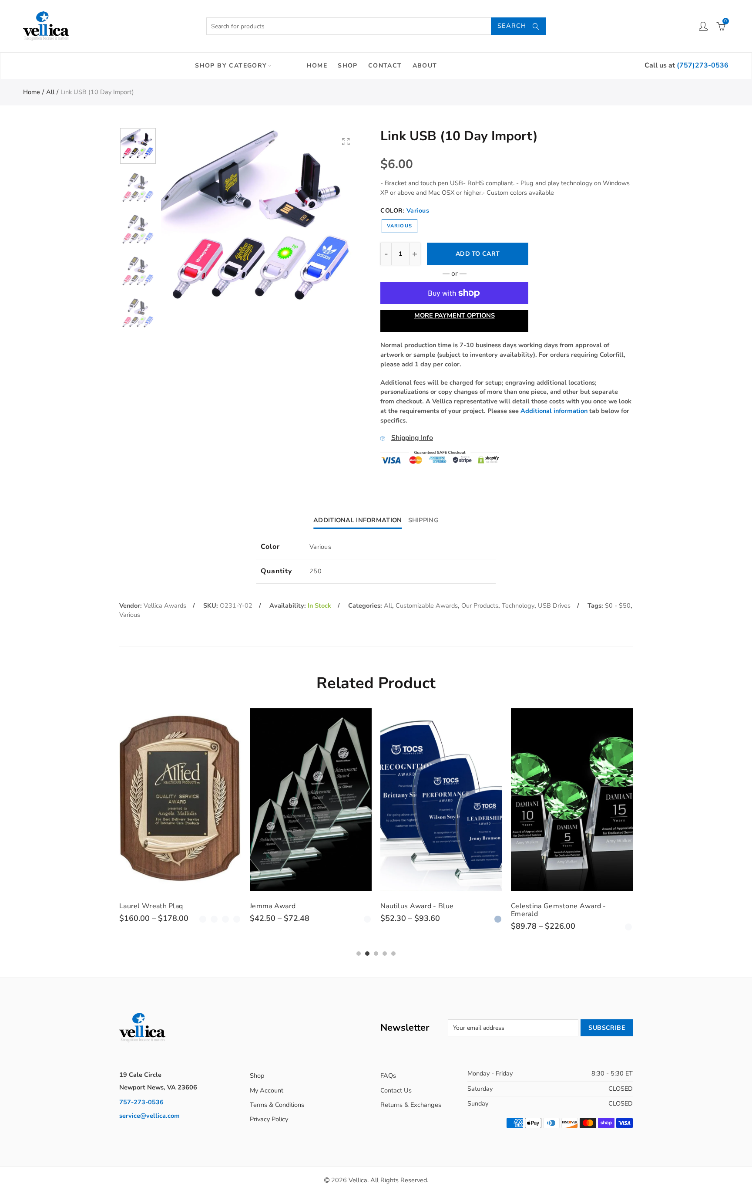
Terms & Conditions (277, 1104)
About (425, 65)
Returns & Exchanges (410, 1104)
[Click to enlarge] (346, 141)
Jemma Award (272, 906)
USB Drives (554, 605)
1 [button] (358, 953)
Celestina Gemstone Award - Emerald (558, 910)
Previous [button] (184, 227)
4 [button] (385, 953)
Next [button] (337, 227)
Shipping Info (412, 438)
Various (399, 226)
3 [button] (376, 953)
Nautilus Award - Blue (416, 906)
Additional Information (357, 520)
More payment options (454, 315)
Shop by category (231, 65)
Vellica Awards (165, 605)
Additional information (554, 410)
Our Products (479, 605)
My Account (266, 1090)
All (50, 92)
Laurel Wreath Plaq (151, 906)
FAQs (388, 1075)
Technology (518, 605)
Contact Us (396, 1090)
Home (317, 65)
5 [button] (393, 953)
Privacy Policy (269, 1119)
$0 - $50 (618, 605)
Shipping (423, 520)
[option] (261, 227)
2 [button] (367, 953)
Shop (348, 65)
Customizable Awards (427, 605)
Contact (385, 65)
